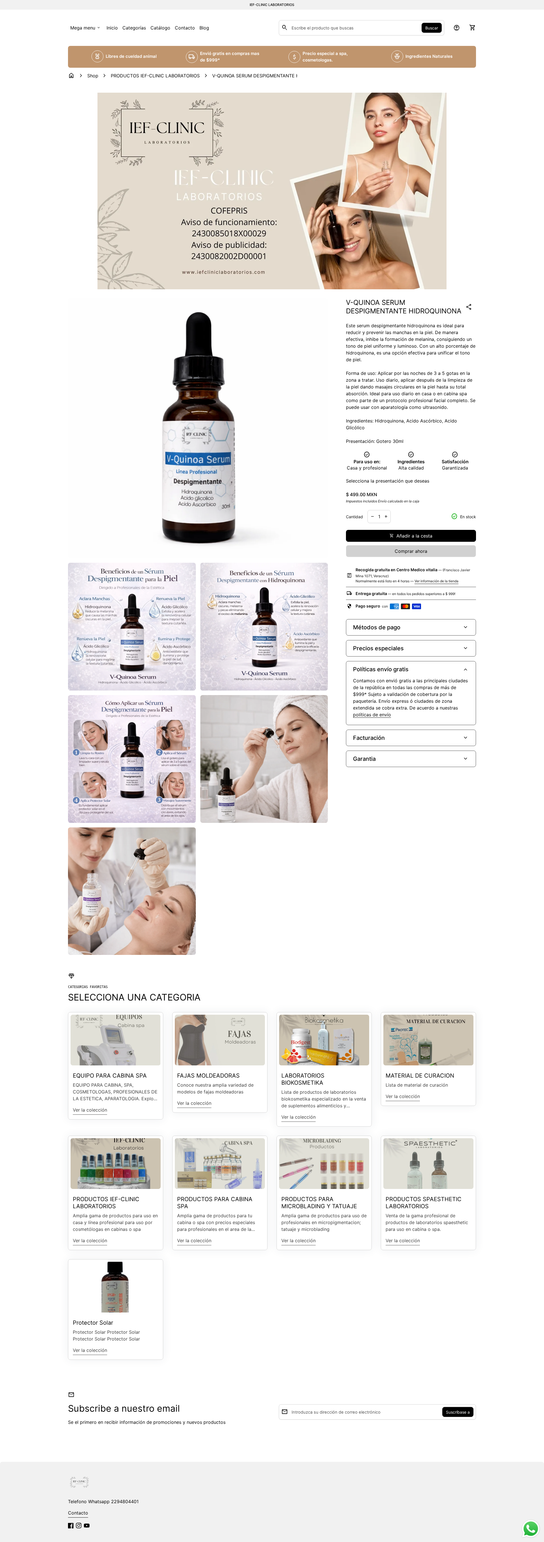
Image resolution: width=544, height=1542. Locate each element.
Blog (204, 28)
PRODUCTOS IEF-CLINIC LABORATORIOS (155, 75)
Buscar (431, 28)
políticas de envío (372, 714)
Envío (382, 501)
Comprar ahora (411, 551)
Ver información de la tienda (436, 581)
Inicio (112, 28)
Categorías (134, 28)
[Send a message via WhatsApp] (530, 1528)
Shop (92, 75)
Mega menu (85, 28)
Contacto (185, 28)
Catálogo (160, 28)
